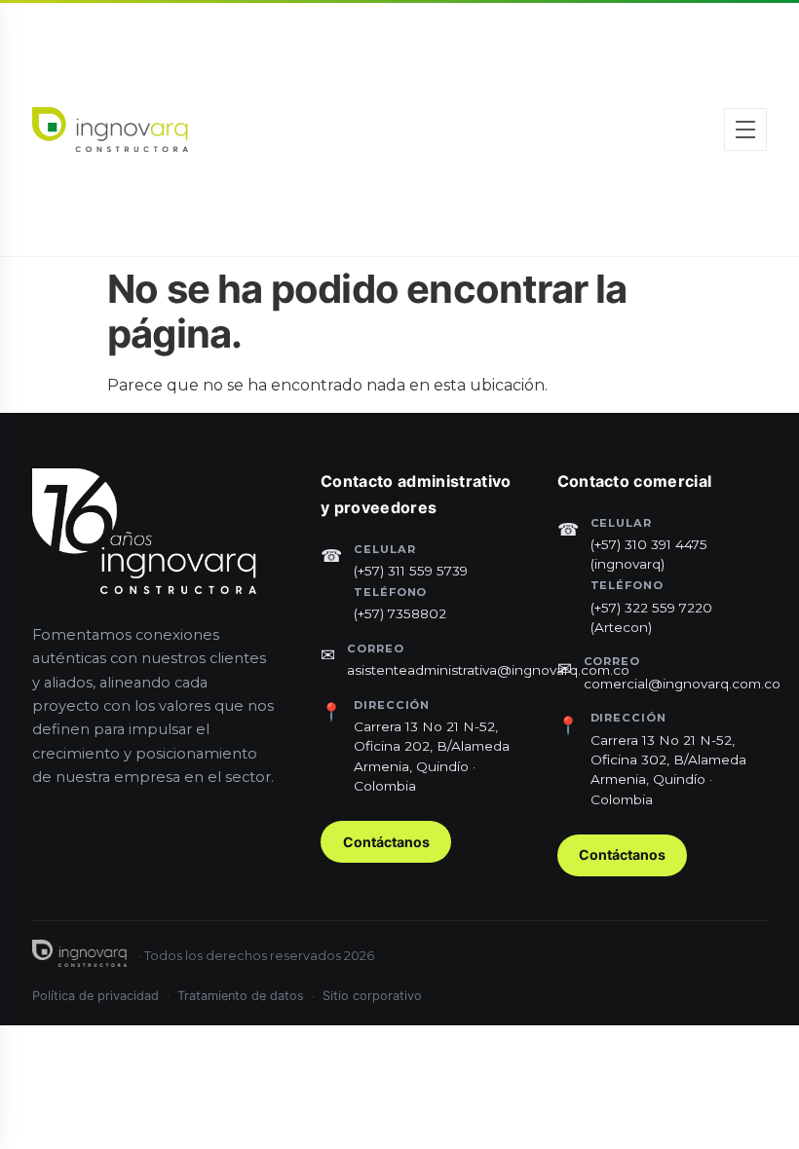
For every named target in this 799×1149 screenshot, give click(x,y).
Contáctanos (386, 842)
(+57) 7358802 (400, 613)
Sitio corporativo (372, 995)
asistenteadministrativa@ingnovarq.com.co (488, 670)
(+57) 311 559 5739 (411, 570)
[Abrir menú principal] (745, 129)
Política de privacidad (95, 995)
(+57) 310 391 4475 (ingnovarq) (648, 554)
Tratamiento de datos (240, 995)
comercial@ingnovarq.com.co (682, 683)
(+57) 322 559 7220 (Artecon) (651, 617)
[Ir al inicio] (110, 129)
